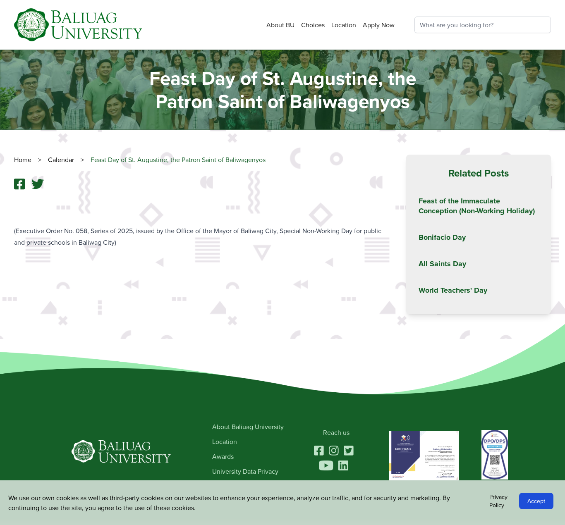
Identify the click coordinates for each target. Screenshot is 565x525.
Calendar (67, 159)
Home (28, 159)
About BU (280, 24)
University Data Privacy (245, 471)
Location (343, 24)
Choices (313, 24)
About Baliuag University (248, 426)
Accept (536, 501)
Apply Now (379, 24)
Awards (223, 456)
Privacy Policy (498, 501)
